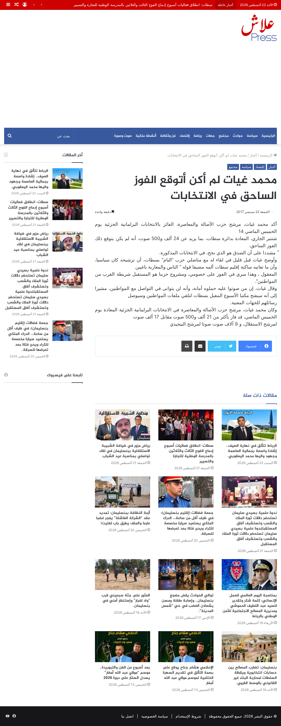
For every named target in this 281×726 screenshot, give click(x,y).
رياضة (197, 136)
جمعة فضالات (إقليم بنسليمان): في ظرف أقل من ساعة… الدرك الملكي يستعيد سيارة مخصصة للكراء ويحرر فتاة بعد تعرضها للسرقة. (187, 523)
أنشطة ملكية (146, 136)
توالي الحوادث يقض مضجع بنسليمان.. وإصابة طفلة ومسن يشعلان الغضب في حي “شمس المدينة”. (187, 603)
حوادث (238, 136)
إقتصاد (184, 136)
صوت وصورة (123, 136)
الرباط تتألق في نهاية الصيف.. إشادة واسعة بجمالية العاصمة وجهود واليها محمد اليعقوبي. (251, 451)
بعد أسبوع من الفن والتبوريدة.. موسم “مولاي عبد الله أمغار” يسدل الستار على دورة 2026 (125, 672)
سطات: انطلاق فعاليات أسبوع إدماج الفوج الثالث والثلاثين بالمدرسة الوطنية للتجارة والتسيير (143, 4)
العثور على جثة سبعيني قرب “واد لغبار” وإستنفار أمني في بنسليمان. (126, 600)
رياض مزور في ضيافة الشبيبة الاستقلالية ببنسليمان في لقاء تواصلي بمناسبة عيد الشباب (124, 451)
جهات (210, 136)
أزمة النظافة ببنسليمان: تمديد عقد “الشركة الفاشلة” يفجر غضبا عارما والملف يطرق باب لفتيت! (123, 518)
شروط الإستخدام (188, 716)
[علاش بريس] (259, 27)
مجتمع (224, 136)
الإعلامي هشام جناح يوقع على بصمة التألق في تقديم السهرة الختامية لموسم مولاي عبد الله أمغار (188, 675)
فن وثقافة (168, 136)
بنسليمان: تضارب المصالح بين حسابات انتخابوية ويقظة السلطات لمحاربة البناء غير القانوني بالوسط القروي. (252, 675)
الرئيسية (268, 136)
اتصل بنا (127, 716)
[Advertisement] (140, 86)
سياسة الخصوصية (154, 716)
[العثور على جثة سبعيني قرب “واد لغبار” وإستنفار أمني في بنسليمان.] (122, 574)
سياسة (252, 136)
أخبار (253, 155)
